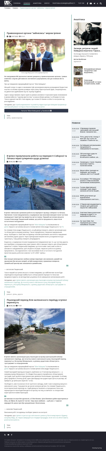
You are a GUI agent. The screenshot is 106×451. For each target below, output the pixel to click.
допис (6, 227)
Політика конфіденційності (63, 3)
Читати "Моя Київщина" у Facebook (35, 111)
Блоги (46, 3)
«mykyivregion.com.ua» (87, 440)
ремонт (9, 294)
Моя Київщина (40, 225)
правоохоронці (17, 118)
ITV (62, 227)
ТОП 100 (81, 3)
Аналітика (37, 3)
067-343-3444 (61, 446)
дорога (20, 294)
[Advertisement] (36, 23)
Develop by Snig (97, 448)
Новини (26, 3)
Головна (16, 3)
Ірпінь (9, 118)
